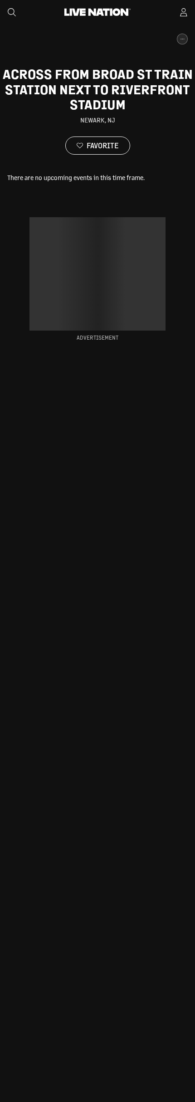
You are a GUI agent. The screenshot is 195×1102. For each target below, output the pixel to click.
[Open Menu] (183, 12)
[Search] (12, 12)
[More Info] (182, 39)
